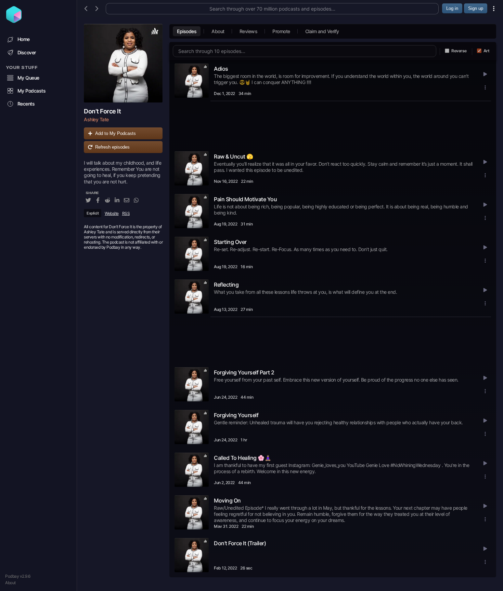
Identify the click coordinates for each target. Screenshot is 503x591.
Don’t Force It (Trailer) (240, 543)
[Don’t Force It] (123, 63)
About (10, 582)
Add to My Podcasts (115, 133)
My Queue (28, 78)
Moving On (227, 500)
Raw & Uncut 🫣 (233, 156)
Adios (221, 68)
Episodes (186, 31)
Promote (281, 31)
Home (23, 39)
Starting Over (230, 241)
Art (486, 50)
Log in (452, 8)
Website (112, 213)
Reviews (249, 31)
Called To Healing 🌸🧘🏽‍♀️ (242, 457)
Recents (26, 104)
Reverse (459, 50)
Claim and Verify (322, 31)
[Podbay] (14, 20)
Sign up (475, 8)
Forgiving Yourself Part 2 (244, 372)
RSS (126, 213)
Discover (26, 52)
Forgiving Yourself (236, 415)
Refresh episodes (112, 147)
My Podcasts (31, 91)
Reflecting (226, 284)
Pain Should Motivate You (245, 199)
